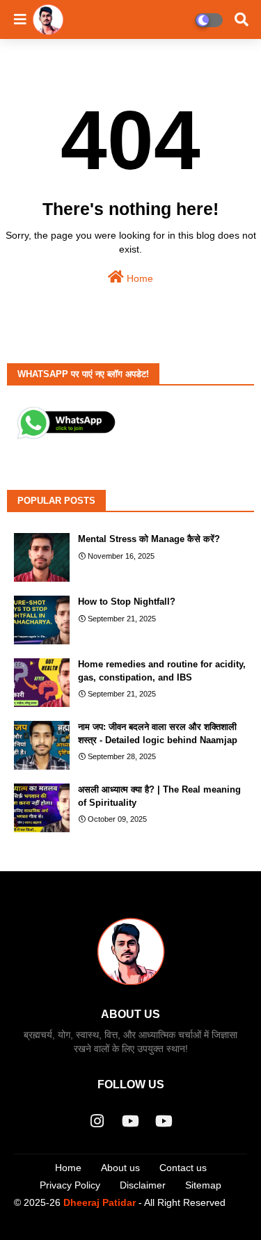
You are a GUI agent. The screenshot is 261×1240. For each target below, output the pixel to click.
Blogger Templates (111, 1226)
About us (120, 1167)
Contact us (183, 1167)
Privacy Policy (70, 1185)
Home (138, 278)
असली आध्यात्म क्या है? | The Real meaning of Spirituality (159, 795)
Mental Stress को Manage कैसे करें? (149, 539)
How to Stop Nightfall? (126, 601)
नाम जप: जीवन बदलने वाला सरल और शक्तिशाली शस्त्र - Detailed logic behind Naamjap (157, 733)
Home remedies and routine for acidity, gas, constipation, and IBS (162, 670)
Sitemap (203, 1185)
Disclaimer (143, 1185)
